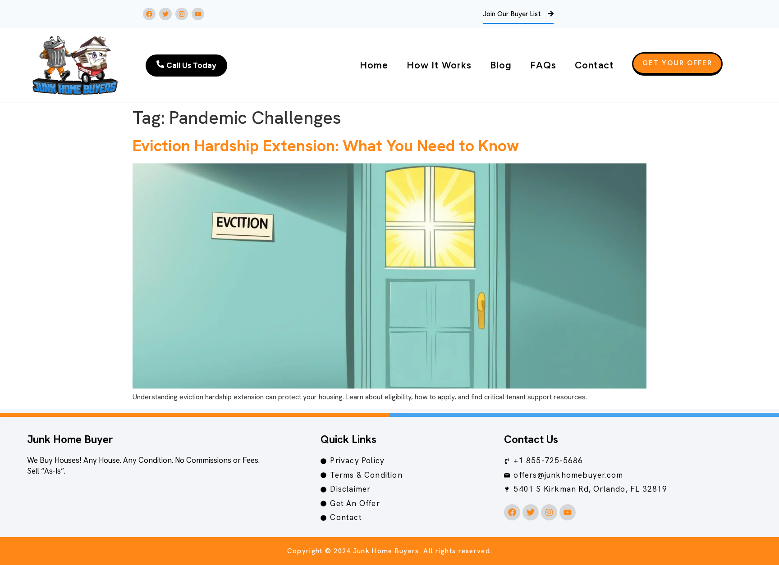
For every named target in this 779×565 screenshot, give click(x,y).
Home (374, 65)
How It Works (439, 65)
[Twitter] (165, 14)
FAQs (543, 65)
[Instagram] (181, 14)
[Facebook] (149, 14)
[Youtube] (198, 14)
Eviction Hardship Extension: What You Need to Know (326, 145)
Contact (594, 65)
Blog (501, 65)
